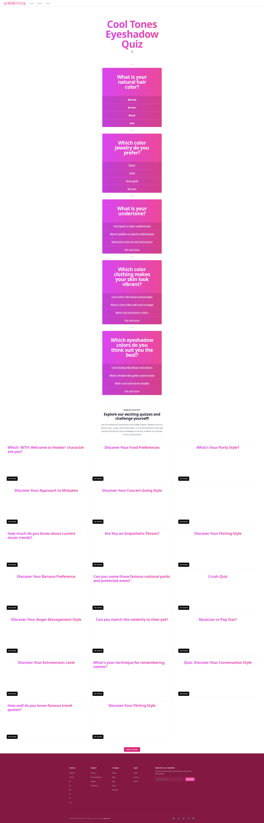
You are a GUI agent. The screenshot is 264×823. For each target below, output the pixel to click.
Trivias (71, 777)
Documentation (96, 777)
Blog (113, 777)
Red (132, 123)
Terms (136, 781)
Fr (70, 786)
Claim (136, 773)
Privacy (136, 777)
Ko (70, 803)
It (70, 794)
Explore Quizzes (132, 749)
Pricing (93, 773)
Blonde (132, 99)
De (70, 790)
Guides (93, 781)
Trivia (48, 3)
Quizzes (40, 3)
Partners (115, 790)
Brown (132, 107)
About (114, 773)
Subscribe (190, 779)
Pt (70, 798)
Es (70, 781)
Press (114, 786)
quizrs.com (107, 818)
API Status (94, 786)
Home (32, 3)
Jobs (113, 781)
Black (132, 115)
